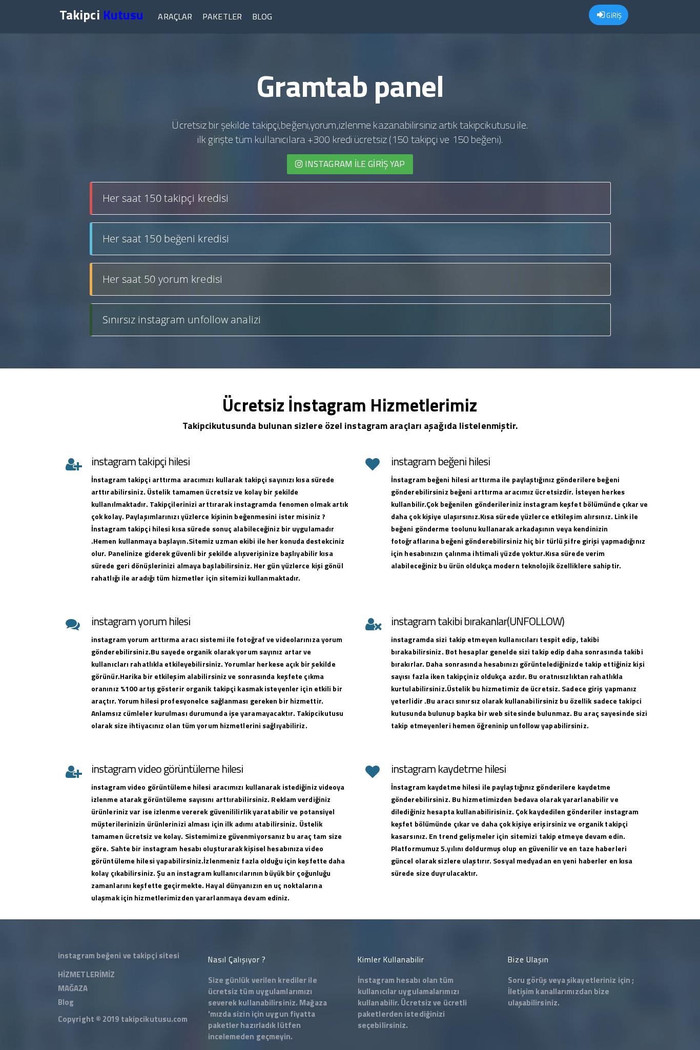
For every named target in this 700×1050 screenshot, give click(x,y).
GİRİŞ (613, 15)
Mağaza (313, 1002)
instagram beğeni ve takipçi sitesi (118, 955)
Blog (262, 16)
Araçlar (175, 16)
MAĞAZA (73, 988)
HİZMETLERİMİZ (86, 974)
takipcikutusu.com (154, 1019)
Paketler (222, 16)
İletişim (521, 991)
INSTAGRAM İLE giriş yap (354, 164)
